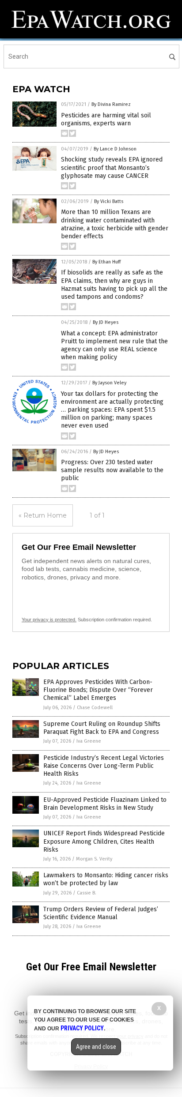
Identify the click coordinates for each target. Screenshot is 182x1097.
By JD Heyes (105, 322)
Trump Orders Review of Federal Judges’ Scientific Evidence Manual (100, 913)
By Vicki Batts (108, 201)
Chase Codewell (95, 707)
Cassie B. (86, 893)
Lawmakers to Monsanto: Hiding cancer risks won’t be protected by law (105, 879)
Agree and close (96, 1046)
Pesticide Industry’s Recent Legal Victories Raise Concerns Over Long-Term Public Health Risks (103, 766)
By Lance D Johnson (115, 149)
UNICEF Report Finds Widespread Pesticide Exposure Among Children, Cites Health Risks (104, 841)
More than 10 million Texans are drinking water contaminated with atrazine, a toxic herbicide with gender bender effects (114, 224)
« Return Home (43, 515)
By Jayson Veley (109, 383)
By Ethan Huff (106, 262)
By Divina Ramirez (111, 104)
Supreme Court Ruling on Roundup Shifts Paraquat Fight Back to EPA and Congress (101, 728)
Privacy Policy (82, 1028)
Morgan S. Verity (94, 859)
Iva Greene (88, 741)
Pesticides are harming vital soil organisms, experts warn (106, 119)
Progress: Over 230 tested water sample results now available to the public (112, 470)
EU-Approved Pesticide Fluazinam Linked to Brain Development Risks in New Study (105, 803)
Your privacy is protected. (49, 619)
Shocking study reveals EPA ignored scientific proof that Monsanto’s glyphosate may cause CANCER (112, 167)
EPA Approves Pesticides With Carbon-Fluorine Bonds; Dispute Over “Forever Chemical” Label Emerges (98, 690)
